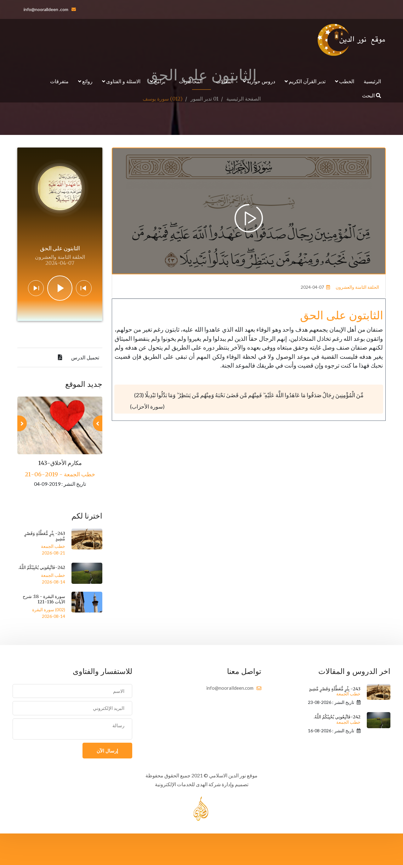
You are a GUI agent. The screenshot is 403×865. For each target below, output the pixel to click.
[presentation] (97, 423)
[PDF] (60, 357)
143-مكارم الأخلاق (60, 463)
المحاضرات (190, 81)
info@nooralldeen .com (46, 9)
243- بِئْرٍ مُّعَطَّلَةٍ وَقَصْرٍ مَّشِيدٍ (44, 536)
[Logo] (352, 40)
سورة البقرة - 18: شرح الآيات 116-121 (44, 599)
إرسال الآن (107, 750)
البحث (369, 95)
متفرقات (59, 81)
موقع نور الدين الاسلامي (233, 775)
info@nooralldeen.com (229, 688)
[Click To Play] (249, 218)
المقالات (224, 81)
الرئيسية (372, 81)
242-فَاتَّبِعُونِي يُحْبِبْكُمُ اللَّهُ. (41, 567)
